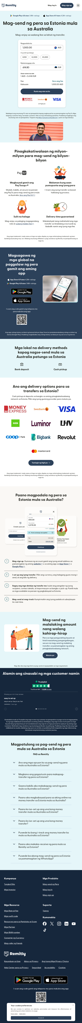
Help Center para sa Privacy (16, 968)
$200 (24, 57)
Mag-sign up (67, 5)
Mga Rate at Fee (11, 911)
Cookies (62, 968)
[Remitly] (9, 5)
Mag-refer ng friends (13, 943)
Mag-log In (52, 5)
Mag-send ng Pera (51, 884)
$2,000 (34, 57)
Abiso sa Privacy (31, 961)
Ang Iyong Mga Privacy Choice (55, 961)
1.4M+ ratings (26, 16)
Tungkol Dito (9, 884)
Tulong (46, 911)
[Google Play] (22, 291)
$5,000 (45, 57)
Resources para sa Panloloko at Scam (20, 922)
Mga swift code (11, 916)
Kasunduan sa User (12, 961)
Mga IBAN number (12, 932)
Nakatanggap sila (28, 63)
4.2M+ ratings (59, 16)
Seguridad (36, 968)
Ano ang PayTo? (27, 195)
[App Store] (21, 300)
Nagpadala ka (26, 43)
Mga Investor (10, 890)
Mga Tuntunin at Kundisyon (49, 117)
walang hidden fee (25, 224)
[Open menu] (78, 5)
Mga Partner (9, 927)
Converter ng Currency (14, 938)
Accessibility (49, 968)
